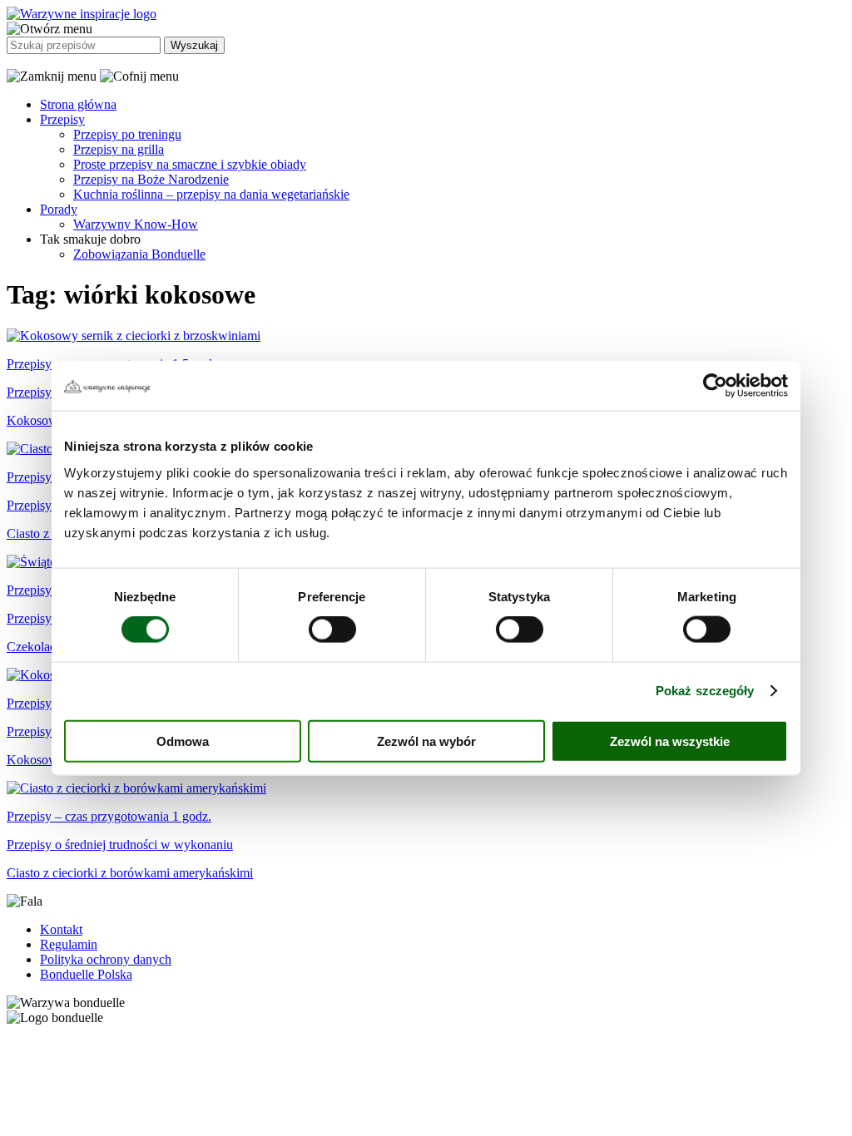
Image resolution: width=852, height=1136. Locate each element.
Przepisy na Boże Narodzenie (151, 179)
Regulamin (68, 944)
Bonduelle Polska (86, 974)
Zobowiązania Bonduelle (139, 254)
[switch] (332, 629)
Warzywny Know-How (135, 224)
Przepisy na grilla (118, 149)
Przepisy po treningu (127, 134)
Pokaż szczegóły (705, 691)
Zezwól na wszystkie (670, 740)
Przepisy (62, 119)
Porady (58, 209)
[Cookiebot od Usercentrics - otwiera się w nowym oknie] (715, 385)
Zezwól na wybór (426, 740)
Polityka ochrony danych (105, 959)
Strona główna (78, 104)
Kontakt (61, 929)
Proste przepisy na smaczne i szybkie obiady (189, 164)
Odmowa (182, 740)
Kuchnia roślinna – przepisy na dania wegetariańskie (211, 194)
